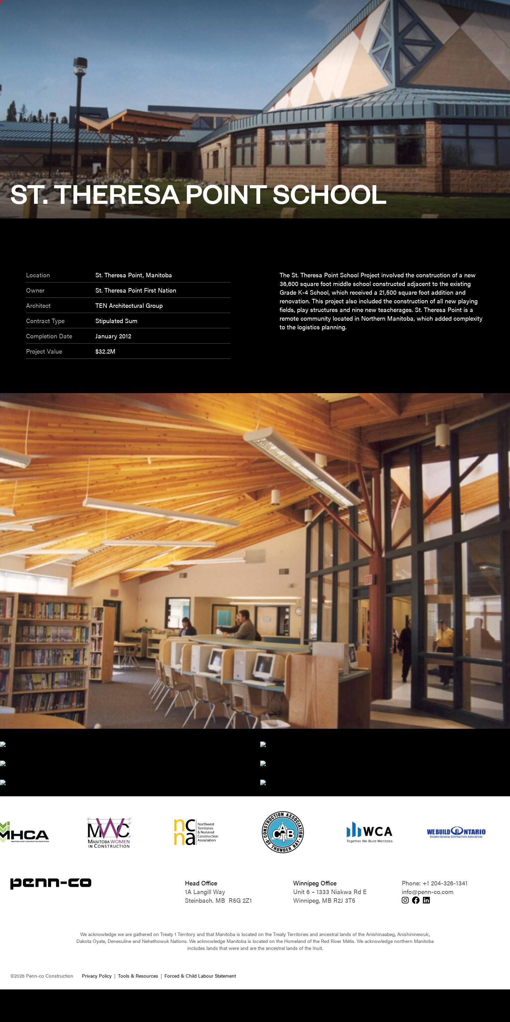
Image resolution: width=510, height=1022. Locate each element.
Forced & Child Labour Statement (200, 975)
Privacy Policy (97, 975)
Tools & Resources (138, 975)
